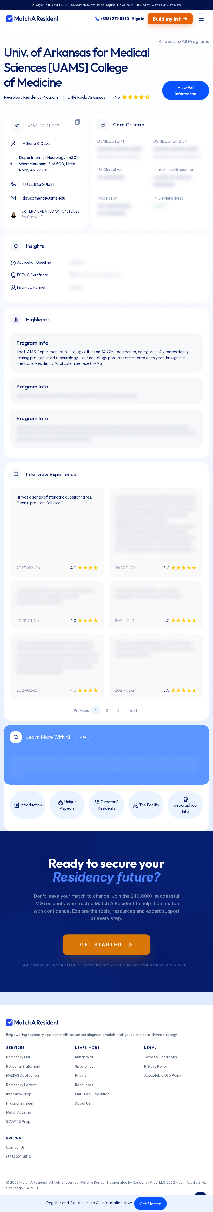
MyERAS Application (22, 1075)
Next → (135, 710)
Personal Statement (23, 1066)
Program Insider (20, 1103)
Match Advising (18, 1112)
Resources (84, 1084)
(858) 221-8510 (18, 1156)
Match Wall (84, 1056)
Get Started (150, 1203)
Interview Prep (18, 1093)
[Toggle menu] (201, 18)
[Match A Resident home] (32, 18)
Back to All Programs (186, 41)
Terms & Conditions (160, 1056)
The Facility (148, 804)
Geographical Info (185, 808)
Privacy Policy (155, 1066)
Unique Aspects (68, 805)
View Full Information (185, 90)
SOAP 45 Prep (18, 1121)
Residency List (18, 1056)
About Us (82, 1103)
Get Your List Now (166, 5)
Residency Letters (21, 1084)
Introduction (30, 804)
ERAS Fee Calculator (92, 1093)
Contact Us (15, 1147)
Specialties (84, 1066)
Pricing (81, 1075)
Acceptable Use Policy (163, 1075)
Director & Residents (108, 805)
